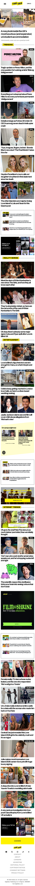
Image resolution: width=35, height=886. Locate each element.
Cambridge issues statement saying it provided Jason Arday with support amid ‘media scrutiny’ (25, 440)
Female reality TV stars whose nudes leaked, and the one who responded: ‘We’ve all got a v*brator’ (16, 681)
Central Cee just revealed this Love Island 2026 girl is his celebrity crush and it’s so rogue (17, 735)
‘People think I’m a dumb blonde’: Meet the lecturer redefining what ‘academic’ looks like (20, 645)
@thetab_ (5, 827)
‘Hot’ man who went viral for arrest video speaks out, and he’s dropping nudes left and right (17, 558)
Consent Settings (17, 870)
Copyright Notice (17, 867)
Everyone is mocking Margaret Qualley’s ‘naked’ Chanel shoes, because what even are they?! (20, 215)
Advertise (17, 862)
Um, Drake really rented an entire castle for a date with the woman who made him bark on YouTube (17, 708)
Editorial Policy (18, 865)
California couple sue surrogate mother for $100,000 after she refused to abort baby (20, 471)
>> (4, 452)
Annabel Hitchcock (9, 443)
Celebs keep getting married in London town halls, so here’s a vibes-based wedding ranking (17, 391)
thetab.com (14, 879)
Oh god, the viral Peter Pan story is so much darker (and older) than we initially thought (17, 532)
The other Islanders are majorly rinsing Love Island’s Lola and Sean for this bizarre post (16, 203)
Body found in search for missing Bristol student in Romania (8, 439)
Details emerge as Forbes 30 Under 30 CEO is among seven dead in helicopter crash (17, 123)
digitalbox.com (19, 883)
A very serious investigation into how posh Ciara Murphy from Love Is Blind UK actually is (16, 812)
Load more (17, 840)
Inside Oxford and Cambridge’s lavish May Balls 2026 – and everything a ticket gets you (20, 651)
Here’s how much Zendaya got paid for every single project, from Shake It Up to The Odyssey (20, 228)
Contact (17, 854)
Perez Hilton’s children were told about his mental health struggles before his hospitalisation (19, 479)
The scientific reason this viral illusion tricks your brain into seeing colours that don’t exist (17, 584)
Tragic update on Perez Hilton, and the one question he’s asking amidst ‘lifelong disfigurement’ (17, 70)
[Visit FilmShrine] (17, 610)
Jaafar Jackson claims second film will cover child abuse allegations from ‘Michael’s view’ (16, 417)
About (17, 857)
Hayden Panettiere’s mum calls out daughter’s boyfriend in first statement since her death (16, 176)
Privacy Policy (17, 873)
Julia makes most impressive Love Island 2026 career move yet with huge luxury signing (16, 761)
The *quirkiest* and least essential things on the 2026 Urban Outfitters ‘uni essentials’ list (21, 638)
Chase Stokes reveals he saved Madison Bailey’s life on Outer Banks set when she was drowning (20, 222)
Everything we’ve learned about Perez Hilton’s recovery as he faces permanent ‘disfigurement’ (17, 96)
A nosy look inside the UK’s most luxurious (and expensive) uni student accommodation (16, 34)
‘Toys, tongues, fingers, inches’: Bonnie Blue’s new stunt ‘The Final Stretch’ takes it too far (17, 150)
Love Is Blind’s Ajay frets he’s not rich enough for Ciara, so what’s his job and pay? (16, 365)
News (14, 443)
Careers (17, 859)
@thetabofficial (6, 247)
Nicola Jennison (25, 445)
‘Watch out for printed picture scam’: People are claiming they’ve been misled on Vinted (20, 464)
